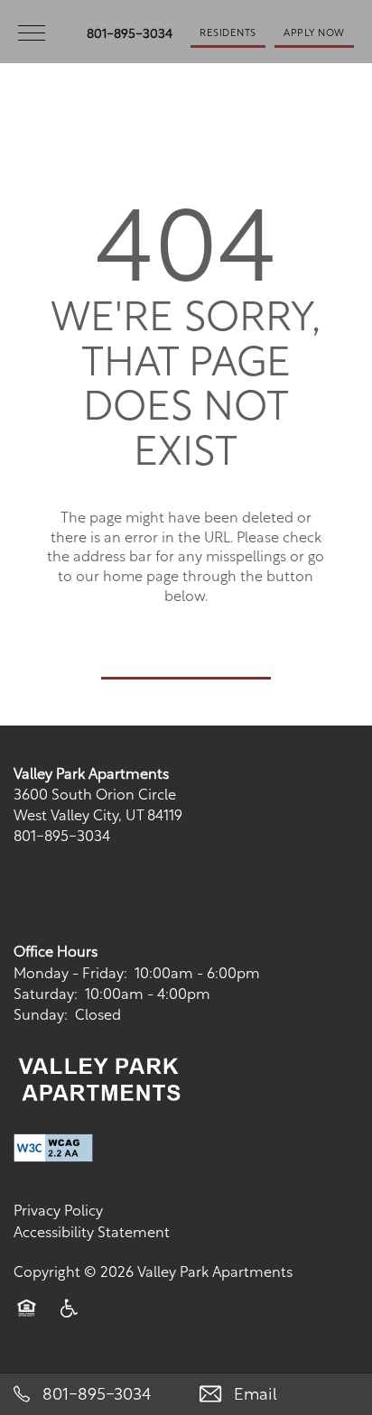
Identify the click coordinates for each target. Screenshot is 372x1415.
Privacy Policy (58, 1209)
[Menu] (31, 31)
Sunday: (41, 1013)
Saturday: (46, 992)
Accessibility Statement (92, 1231)
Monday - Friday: (70, 971)
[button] (228, 31)
